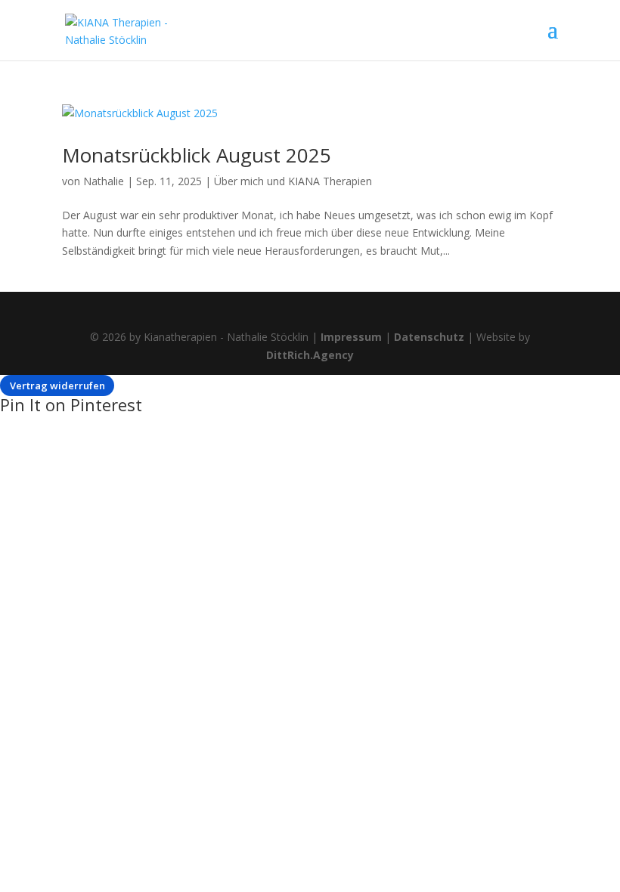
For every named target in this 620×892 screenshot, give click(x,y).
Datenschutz (429, 337)
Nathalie (103, 181)
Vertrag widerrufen (57, 385)
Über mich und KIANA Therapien (293, 181)
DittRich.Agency (310, 355)
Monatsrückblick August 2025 (196, 155)
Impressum (351, 337)
